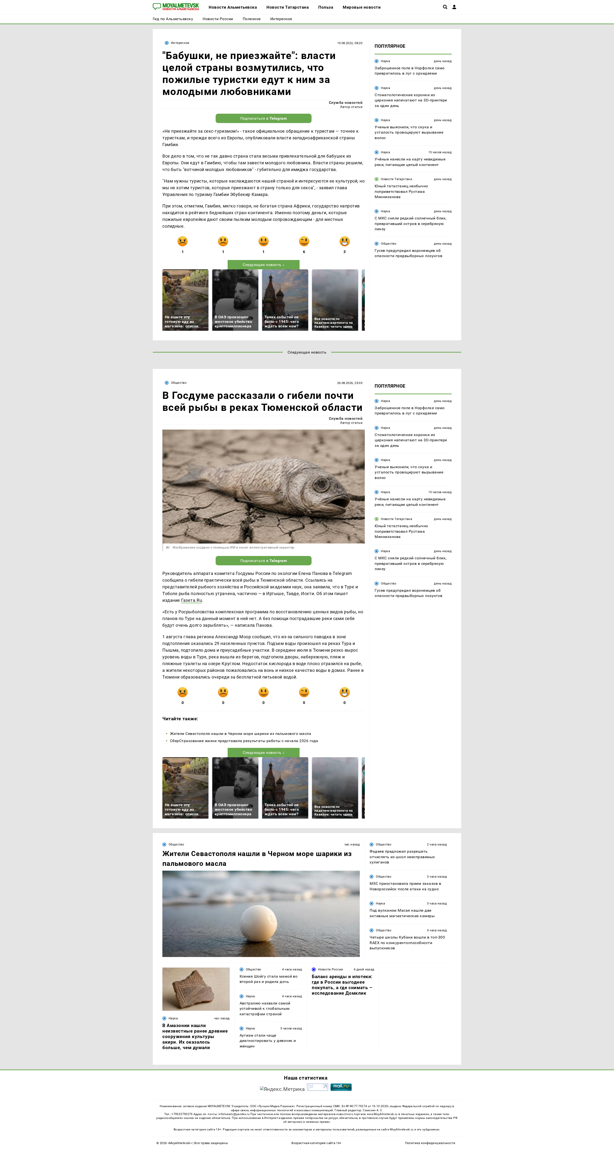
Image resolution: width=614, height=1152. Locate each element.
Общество (388, 243)
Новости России (330, 969)
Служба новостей (345, 102)
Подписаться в (263, 118)
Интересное (180, 43)
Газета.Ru (191, 600)
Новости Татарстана (396, 179)
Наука (385, 61)
